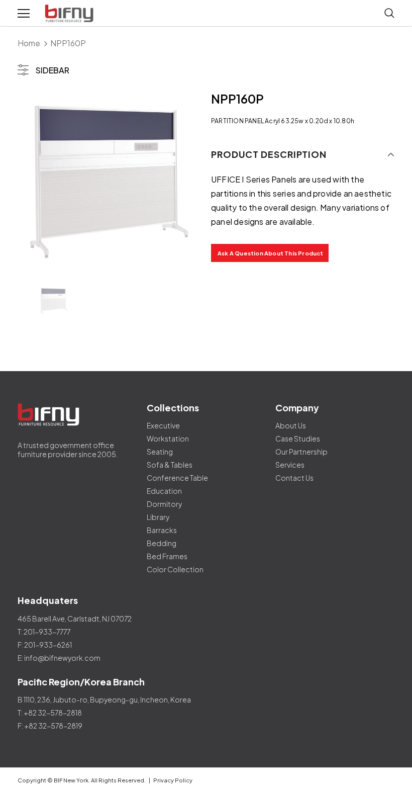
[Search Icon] (389, 14)
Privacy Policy (172, 780)
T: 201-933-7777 (44, 631)
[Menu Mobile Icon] (24, 14)
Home (29, 43)
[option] (109, 182)
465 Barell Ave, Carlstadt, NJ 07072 (75, 618)
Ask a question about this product (271, 253)
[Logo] (70, 13)
